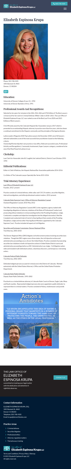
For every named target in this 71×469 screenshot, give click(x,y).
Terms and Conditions (11, 454)
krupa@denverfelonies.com (17, 417)
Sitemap (32, 454)
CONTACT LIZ (60, 377)
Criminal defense (13, 428)
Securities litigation (13, 432)
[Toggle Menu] (65, 9)
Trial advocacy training (15, 441)
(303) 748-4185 (60, 4)
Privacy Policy (24, 454)
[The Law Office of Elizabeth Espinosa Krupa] (20, 8)
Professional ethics (13, 435)
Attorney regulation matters (17, 438)
